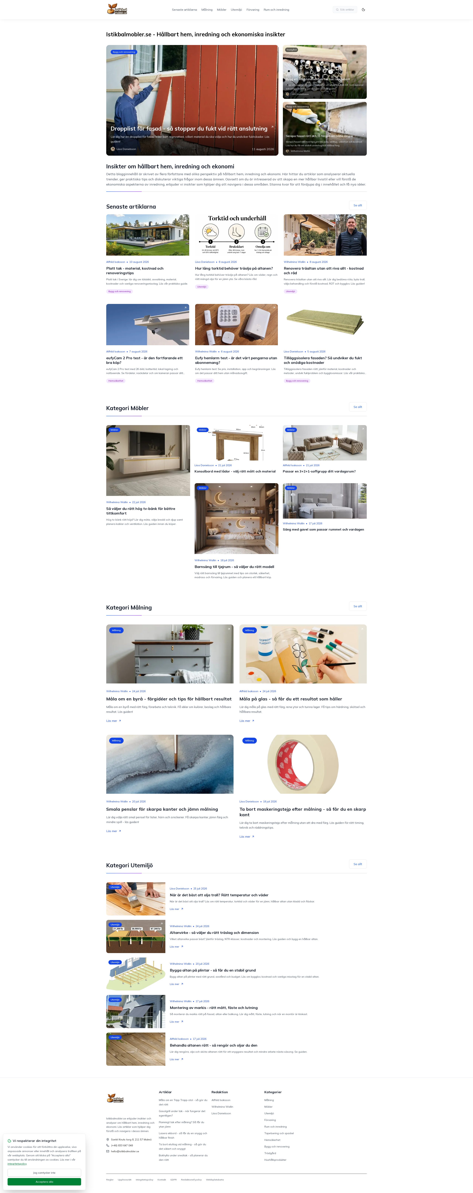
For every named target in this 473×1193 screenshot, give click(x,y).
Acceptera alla (44, 1181)
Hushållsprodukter (275, 1159)
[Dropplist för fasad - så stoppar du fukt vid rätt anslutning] (192, 100)
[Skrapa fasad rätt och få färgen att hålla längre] (325, 129)
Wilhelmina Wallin (294, 262)
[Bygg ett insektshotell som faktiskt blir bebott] (325, 72)
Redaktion (220, 1092)
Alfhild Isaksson (115, 262)
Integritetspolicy (144, 1179)
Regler (109, 1179)
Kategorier (273, 1092)
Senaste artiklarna (184, 9)
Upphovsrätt (124, 1179)
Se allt (358, 205)
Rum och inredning (276, 9)
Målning (206, 9)
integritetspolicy (17, 1163)
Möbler (221, 9)
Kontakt (162, 1179)
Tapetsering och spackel (279, 1133)
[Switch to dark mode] (363, 9)
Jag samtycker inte (44, 1172)
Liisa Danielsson (205, 262)
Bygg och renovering (124, 52)
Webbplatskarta (215, 1179)
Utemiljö (236, 9)
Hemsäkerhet (115, 380)
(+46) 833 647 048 (122, 1145)
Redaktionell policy (191, 1179)
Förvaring (252, 9)
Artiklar (165, 1092)
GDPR (173, 1179)
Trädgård (292, 49)
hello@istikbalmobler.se (125, 1151)
